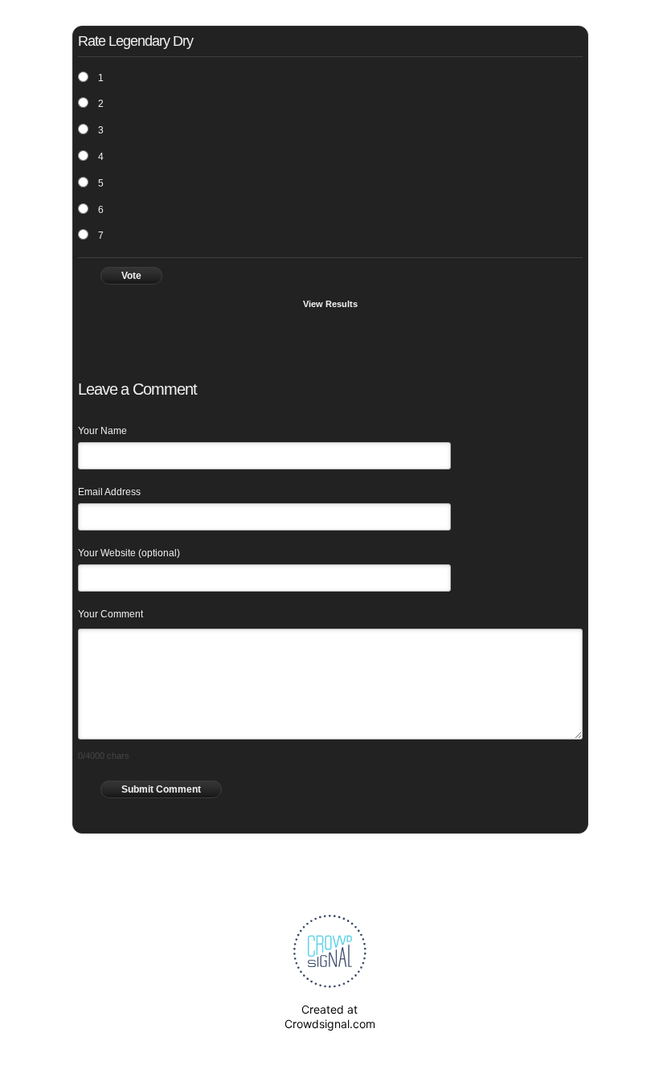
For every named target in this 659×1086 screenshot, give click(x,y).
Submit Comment (161, 789)
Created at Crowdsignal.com (329, 1016)
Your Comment (110, 614)
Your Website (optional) (129, 553)
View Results (330, 304)
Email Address (109, 492)
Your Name (102, 430)
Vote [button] (131, 275)
